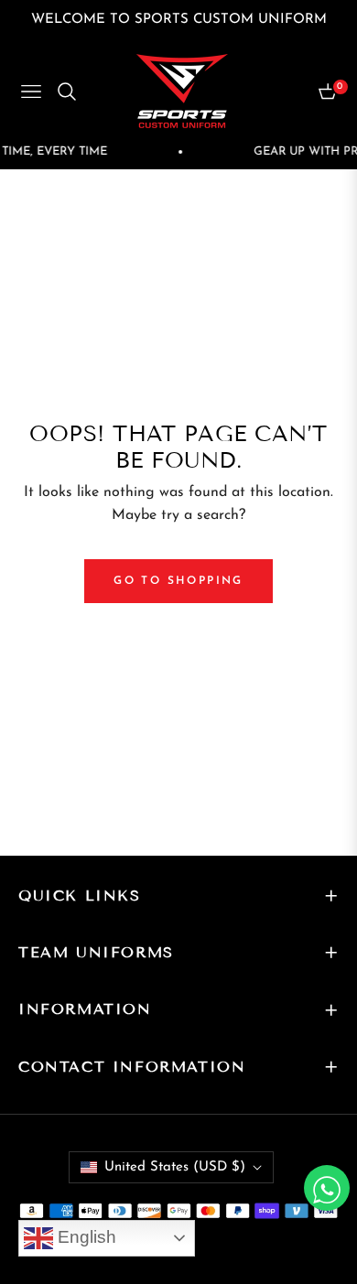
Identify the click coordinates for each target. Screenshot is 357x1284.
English (84, 1236)
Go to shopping (178, 581)
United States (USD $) (174, 1167)
